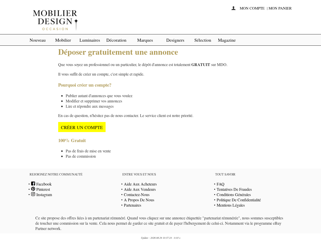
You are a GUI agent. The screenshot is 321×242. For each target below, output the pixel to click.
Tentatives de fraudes (234, 189)
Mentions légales (231, 205)
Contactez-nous (136, 194)
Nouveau (38, 40)
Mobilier (63, 40)
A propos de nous (139, 199)
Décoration (116, 40)
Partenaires (132, 205)
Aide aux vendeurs (140, 189)
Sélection (202, 40)
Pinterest (42, 189)
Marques (145, 40)
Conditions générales (234, 194)
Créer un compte (82, 127)
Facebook (43, 184)
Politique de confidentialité (239, 199)
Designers (175, 40)
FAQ (220, 184)
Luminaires (89, 40)
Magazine (227, 40)
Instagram (43, 194)
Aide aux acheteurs (140, 184)
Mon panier (280, 8)
